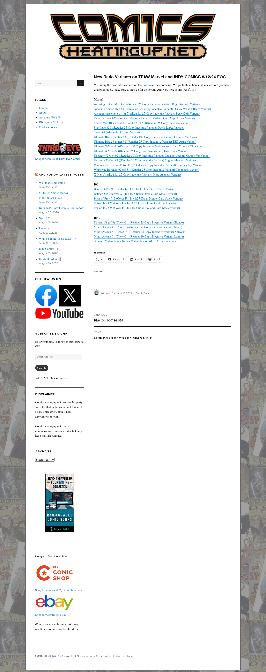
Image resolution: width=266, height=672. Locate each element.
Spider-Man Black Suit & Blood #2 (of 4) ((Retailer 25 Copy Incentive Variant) (142, 123)
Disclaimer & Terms (51, 122)
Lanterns (44, 228)
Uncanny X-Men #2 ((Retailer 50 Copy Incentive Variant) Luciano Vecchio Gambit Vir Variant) (152, 155)
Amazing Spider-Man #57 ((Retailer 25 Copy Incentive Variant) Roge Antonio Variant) (147, 104)
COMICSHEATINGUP (47, 656)
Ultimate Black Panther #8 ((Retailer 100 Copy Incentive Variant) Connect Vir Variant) (146, 137)
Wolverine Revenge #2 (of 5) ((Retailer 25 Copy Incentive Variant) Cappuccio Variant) (146, 169)
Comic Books (143, 293)
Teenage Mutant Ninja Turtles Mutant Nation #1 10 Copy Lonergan (135, 241)
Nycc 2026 (45, 218)
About (43, 112)
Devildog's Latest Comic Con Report (61, 208)
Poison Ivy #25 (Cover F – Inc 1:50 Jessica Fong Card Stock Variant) (136, 203)
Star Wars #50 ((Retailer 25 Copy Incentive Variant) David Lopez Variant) (139, 127)
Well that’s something (52, 183)
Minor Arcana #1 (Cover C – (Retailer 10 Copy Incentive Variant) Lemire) (139, 236)
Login (130, 656)
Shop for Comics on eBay (50, 614)
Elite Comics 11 (48, 249)
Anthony (105, 293)
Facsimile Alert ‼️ (50, 259)
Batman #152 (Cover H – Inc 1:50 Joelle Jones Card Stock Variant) (134, 189)
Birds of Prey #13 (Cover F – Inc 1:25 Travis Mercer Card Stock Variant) (138, 198)
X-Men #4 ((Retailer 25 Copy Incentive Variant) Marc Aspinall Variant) (137, 174)
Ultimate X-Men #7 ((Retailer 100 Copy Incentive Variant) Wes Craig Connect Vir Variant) (149, 146)
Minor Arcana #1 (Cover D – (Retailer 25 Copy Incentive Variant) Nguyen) (139, 232)
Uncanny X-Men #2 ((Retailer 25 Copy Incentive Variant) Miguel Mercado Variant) (145, 160)
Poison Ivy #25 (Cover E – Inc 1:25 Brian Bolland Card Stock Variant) (137, 208)
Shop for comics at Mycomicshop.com (58, 590)
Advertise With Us (50, 117)
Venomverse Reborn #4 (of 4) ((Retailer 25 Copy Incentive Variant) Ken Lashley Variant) (148, 165)
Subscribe (41, 367)
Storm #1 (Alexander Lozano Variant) (117, 132)
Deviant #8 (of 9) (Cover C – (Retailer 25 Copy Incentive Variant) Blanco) (139, 222)
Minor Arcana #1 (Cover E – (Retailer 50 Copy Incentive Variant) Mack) (138, 227)
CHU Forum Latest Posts (61, 174)
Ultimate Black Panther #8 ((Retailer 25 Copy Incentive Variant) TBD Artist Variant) (145, 141)
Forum (147, 85)
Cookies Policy (48, 127)
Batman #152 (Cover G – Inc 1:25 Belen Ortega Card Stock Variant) (135, 194)
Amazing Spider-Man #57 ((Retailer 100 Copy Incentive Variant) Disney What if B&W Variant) (152, 109)
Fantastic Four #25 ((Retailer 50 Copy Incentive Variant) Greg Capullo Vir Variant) (144, 118)
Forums (43, 108)
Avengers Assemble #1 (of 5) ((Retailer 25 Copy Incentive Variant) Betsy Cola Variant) (147, 113)
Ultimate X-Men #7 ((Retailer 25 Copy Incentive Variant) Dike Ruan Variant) (141, 151)
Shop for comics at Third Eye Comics (57, 159)
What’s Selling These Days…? (57, 238)
